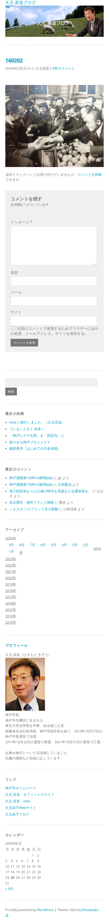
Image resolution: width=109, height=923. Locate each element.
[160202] (54, 165)
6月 (43, 545)
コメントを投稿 (90, 175)
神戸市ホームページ (20, 788)
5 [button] (54, 40)
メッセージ (21, 222)
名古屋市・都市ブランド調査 (31, 503)
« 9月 (9, 889)
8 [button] (78, 40)
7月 (32, 545)
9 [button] (86, 40)
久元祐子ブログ (17, 814)
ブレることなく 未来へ (26, 429)
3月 (75, 545)
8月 (22, 545)
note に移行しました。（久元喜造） (37, 422)
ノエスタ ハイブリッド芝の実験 (33, 509)
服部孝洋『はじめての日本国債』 (35, 449)
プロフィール (16, 645)
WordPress (45, 910)
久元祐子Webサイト (20, 808)
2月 (85, 545)
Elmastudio (90, 910)
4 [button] (46, 40)
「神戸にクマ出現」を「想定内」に (36, 436)
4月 (64, 545)
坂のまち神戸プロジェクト (30, 442)
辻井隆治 (64, 485)
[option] (54, 21)
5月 (53, 545)
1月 (11, 551)
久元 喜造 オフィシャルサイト (29, 794)
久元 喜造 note (17, 801)
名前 (14, 272)
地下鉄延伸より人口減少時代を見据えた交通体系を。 (50, 491)
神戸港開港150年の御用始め (31, 478)
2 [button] (30, 40)
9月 (11, 545)
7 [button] (70, 40)
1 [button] (22, 40)
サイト (16, 312)
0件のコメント (63, 68)
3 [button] (38, 40)
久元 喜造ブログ (20, 2)
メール (16, 292)
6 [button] (62, 40)
